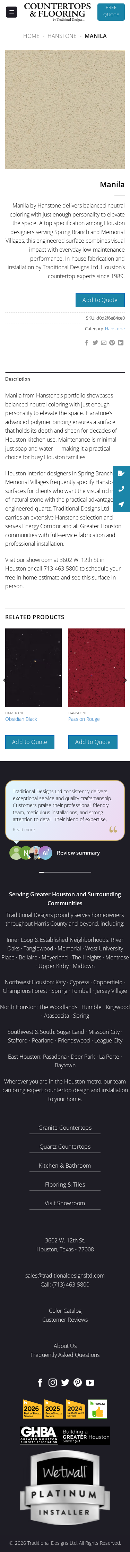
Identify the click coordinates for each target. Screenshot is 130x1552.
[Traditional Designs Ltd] (57, 12)
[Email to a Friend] (103, 343)
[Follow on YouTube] (90, 1383)
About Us (65, 1346)
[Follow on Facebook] (40, 1383)
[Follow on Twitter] (65, 1383)
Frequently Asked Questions (65, 1355)
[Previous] (5, 694)
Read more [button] (24, 830)
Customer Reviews (65, 1319)
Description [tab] (17, 379)
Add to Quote (100, 300)
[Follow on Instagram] (53, 1383)
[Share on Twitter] (95, 343)
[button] (11, 12)
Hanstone (62, 36)
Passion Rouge (84, 719)
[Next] (124, 694)
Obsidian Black (21, 719)
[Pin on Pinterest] (112, 343)
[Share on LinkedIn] (120, 343)
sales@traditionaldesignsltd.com (65, 1275)
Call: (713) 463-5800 (65, 1284)
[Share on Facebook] (86, 343)
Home (31, 36)
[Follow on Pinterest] (77, 1383)
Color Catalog (65, 1310)
